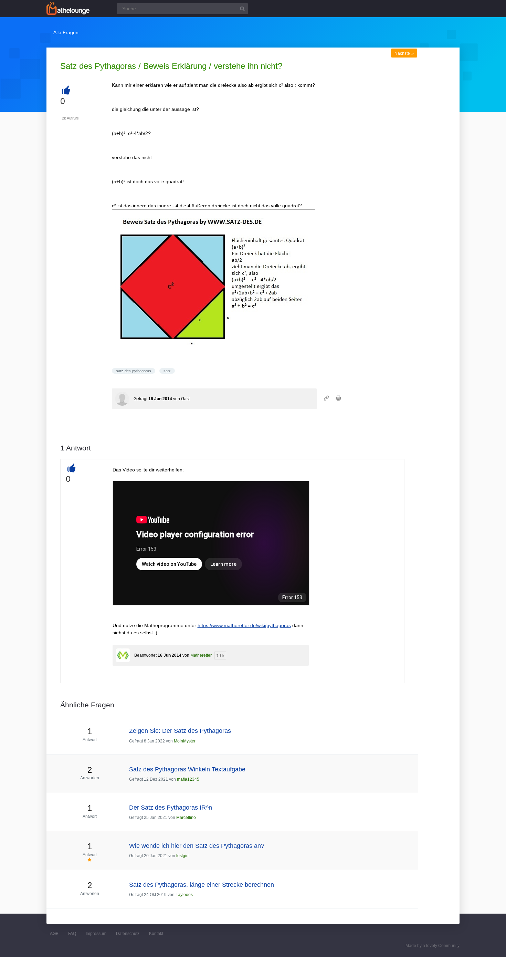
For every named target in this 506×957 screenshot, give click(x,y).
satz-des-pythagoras (133, 371)
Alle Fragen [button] (65, 32)
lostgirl (182, 855)
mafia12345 (188, 779)
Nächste (404, 53)
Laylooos (184, 894)
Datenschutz (127, 933)
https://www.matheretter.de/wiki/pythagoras (244, 625)
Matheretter (201, 655)
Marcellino (186, 817)
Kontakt (156, 933)
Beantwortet (145, 655)
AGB (54, 933)
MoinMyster (185, 741)
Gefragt (140, 398)
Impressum (96, 933)
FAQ (72, 933)
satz (167, 371)
